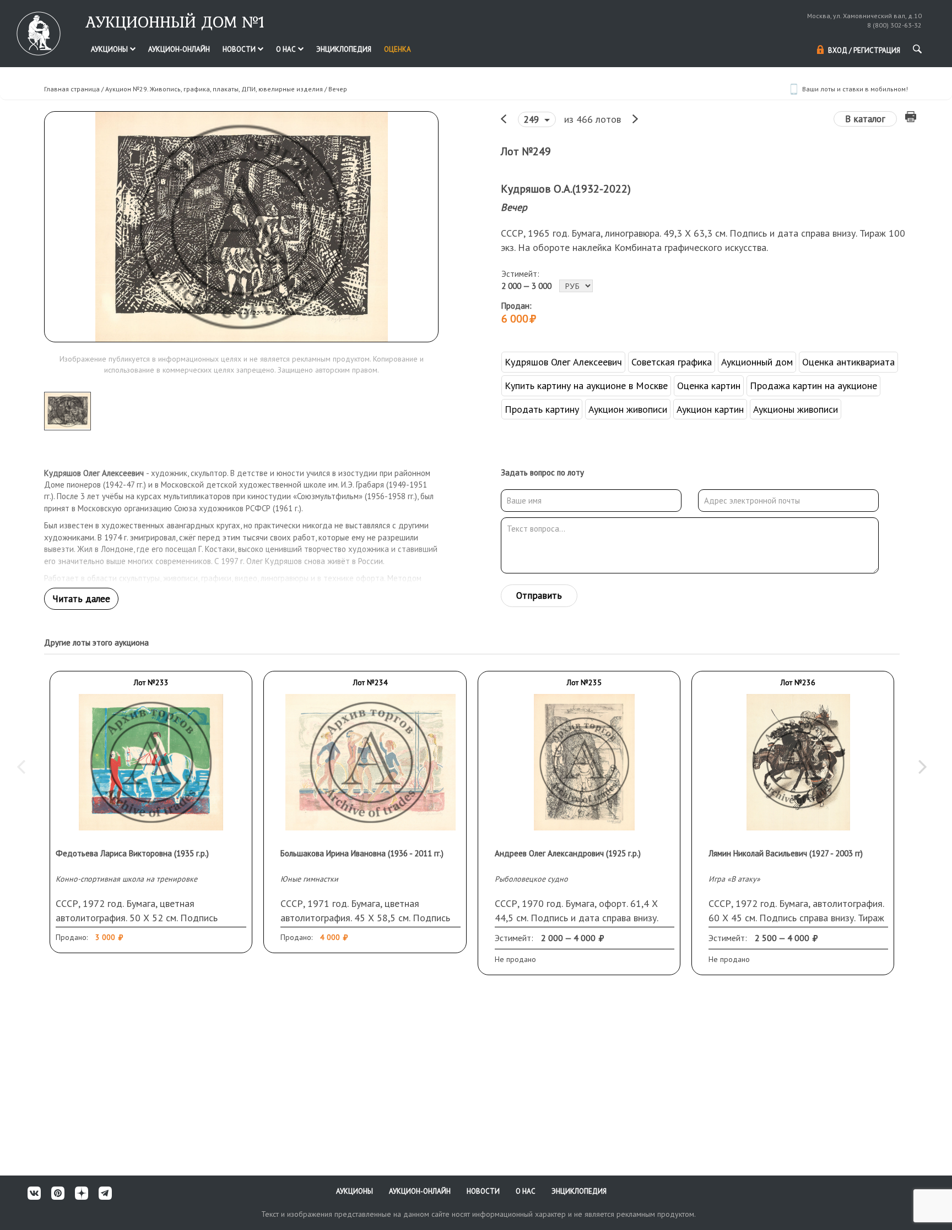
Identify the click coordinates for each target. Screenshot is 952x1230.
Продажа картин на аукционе (813, 385)
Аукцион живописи (627, 409)
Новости (240, 49)
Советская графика (671, 362)
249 (533, 119)
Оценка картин (708, 385)
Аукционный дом (757, 362)
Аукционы (110, 49)
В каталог (865, 119)
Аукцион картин (710, 409)
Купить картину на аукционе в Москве (586, 385)
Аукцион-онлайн (179, 49)
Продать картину (542, 409)
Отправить (539, 595)
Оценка (397, 49)
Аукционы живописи (795, 409)
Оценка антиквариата (848, 362)
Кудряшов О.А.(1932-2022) (566, 189)
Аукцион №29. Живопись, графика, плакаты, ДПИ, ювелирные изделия (214, 89)
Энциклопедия (343, 49)
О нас (287, 49)
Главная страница (72, 89)
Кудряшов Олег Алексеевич (563, 362)
